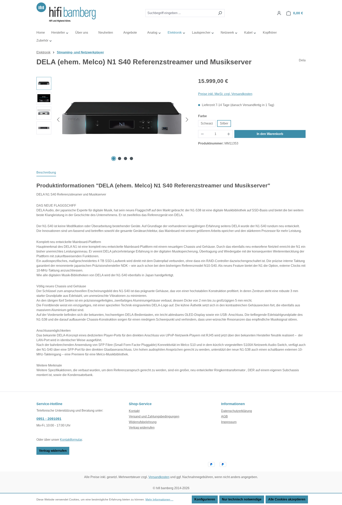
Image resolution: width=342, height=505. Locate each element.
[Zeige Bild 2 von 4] (119, 158)
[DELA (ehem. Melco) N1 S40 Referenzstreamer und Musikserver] (122, 119)
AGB (224, 416)
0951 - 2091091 (48, 419)
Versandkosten (158, 477)
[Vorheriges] (58, 119)
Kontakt (134, 411)
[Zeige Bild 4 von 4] (131, 158)
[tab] (46, 172)
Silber (224, 123)
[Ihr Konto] (279, 13)
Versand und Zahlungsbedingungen (154, 416)
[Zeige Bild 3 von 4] (125, 158)
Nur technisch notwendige (241, 499)
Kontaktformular (71, 439)
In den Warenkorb (270, 134)
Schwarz (207, 123)
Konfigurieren (204, 499)
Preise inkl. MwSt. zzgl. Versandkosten (225, 94)
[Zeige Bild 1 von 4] (113, 158)
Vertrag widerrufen (53, 450)
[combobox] (180, 13)
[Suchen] (220, 13)
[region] (113, 119)
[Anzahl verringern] (202, 134)
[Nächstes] (187, 119)
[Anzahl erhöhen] (229, 134)
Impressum (229, 422)
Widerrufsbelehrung (143, 422)
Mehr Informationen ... (159, 499)
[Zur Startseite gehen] (66, 12)
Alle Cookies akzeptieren (286, 499)
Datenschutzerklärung (236, 411)
